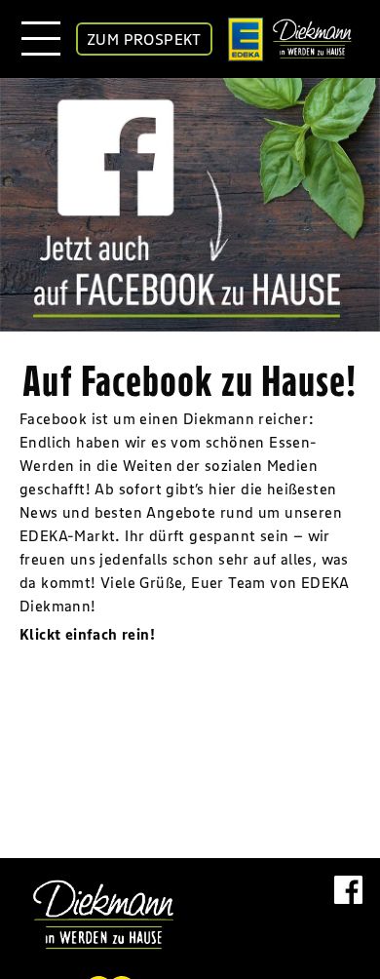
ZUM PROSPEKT (144, 39)
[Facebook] (348, 909)
